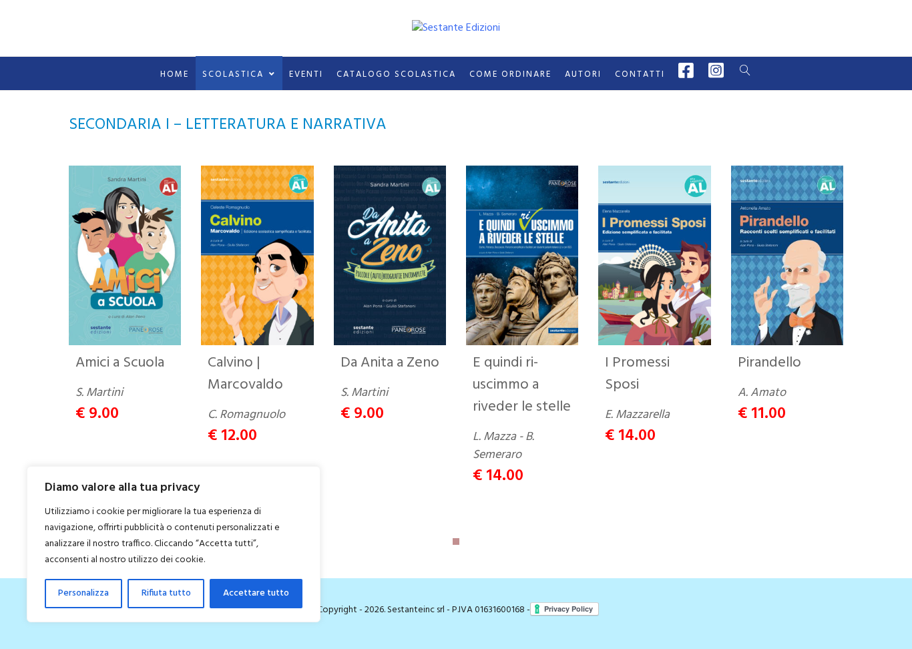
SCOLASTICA (233, 74)
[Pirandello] (787, 255)
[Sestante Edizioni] (456, 28)
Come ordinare (510, 74)
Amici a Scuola (119, 363)
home (174, 74)
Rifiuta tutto (166, 593)
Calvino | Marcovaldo (245, 374)
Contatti (640, 74)
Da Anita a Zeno (389, 363)
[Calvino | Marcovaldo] (257, 255)
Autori (583, 74)
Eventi (306, 74)
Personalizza (83, 593)
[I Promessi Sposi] (654, 255)
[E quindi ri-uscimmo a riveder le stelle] (522, 255)
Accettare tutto (256, 593)
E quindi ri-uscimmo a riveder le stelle (522, 385)
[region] (173, 544)
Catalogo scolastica (396, 74)
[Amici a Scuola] (125, 255)
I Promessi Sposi (637, 374)
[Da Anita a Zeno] (390, 255)
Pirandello (769, 363)
